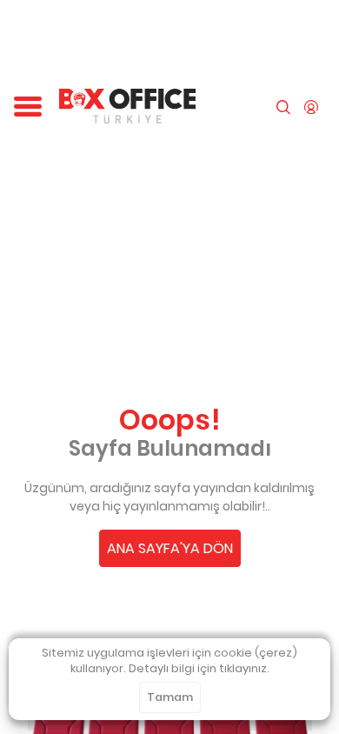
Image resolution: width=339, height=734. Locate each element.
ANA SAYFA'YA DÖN (170, 548)
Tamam (170, 697)
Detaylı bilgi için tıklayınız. (199, 668)
